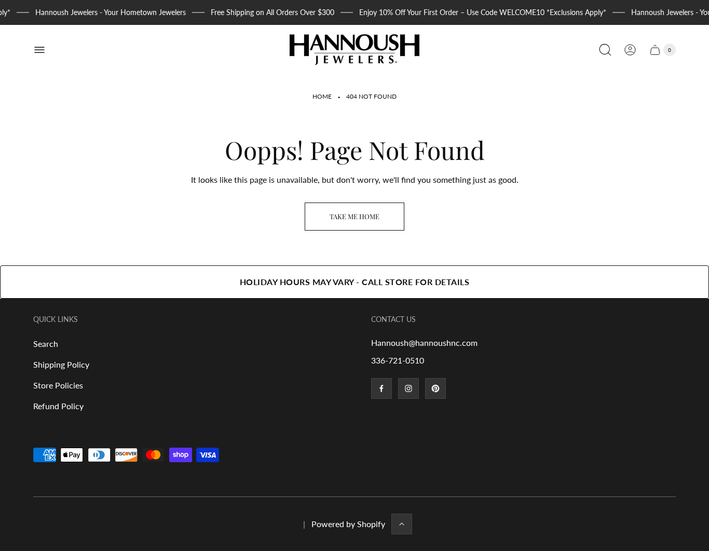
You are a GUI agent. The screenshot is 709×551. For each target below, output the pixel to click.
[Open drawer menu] (39, 49)
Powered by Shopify (348, 524)
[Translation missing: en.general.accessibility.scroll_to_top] (401, 524)
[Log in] (630, 49)
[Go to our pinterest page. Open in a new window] (435, 388)
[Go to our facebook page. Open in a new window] (381, 388)
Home (322, 96)
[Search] (605, 49)
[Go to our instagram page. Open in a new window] (408, 388)
